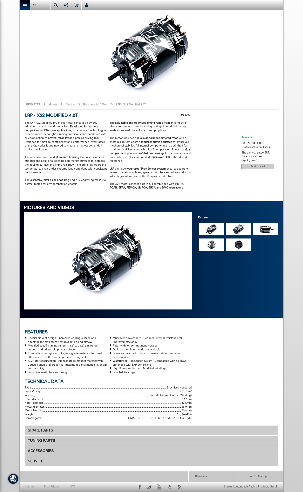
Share (66, 5)
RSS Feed (179, 487)
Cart (76, 5)
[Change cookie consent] (13, 479)
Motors (52, 104)
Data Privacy (52, 486)
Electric (70, 104)
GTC (72, 486)
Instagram (148, 487)
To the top (260, 476)
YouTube (159, 487)
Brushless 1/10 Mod (95, 104)
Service (35, 461)
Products (33, 104)
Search (56, 5)
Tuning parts (41, 441)
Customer (87, 5)
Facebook (140, 487)
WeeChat (169, 487)
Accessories (41, 451)
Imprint (29, 486)
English (35, 5)
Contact (45, 5)
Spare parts (40, 430)
